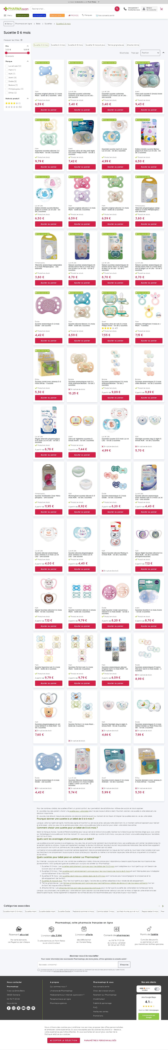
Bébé (38, 24)
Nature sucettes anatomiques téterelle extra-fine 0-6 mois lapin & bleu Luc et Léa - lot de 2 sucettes (115, 267)
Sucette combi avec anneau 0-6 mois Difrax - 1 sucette (48, 382)
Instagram (13, 1008)
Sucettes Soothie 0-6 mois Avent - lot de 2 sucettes (148, 611)
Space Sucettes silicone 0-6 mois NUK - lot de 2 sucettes (48, 611)
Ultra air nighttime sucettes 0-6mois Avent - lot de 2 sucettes (81, 439)
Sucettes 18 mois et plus (52, 881)
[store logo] (16, 9)
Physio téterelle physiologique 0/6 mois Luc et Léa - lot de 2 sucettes (47, 440)
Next (162, 906)
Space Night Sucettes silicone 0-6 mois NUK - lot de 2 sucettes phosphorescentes (148, 554)
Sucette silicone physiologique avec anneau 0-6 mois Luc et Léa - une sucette (81, 554)
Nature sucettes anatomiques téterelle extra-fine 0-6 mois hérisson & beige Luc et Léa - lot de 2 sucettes (148, 267)
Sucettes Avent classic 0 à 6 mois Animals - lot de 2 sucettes (115, 781)
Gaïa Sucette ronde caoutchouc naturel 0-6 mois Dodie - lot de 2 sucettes (115, 611)
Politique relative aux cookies (57, 1034)
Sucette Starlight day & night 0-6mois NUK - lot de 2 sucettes (115, 725)
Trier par (135, 53)
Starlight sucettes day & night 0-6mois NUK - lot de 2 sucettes (148, 439)
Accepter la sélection (63, 1041)
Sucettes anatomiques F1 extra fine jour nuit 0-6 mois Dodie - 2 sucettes (148, 669)
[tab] (17, 40)
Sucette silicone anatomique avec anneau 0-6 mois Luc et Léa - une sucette (47, 554)
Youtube (23, 1008)
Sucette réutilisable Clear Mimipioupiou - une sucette (48, 497)
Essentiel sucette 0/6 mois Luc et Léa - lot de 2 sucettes (115, 439)
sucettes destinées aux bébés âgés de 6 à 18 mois (84, 876)
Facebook (9, 1008)
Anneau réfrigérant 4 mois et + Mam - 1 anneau (148, 325)
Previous (159, 906)
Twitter (18, 1008)
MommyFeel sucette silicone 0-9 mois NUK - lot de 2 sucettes (82, 497)
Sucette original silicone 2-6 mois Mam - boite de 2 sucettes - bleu (48, 94)
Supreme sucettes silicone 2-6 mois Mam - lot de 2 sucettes (47, 151)
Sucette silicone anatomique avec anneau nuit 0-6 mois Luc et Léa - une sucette (148, 497)
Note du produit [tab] (12, 99)
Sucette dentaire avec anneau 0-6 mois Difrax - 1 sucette (148, 781)
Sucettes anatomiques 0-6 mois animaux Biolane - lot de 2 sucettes (115, 383)
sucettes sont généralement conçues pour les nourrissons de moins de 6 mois (96, 871)
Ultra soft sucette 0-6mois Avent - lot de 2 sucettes (148, 94)
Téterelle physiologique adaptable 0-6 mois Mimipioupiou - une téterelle (147, 209)
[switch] (156, 989)
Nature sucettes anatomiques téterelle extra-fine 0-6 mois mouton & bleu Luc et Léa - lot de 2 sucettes (82, 267)
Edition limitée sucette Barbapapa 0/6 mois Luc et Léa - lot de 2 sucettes (148, 150)
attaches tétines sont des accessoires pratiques (80, 888)
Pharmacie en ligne (23, 24)
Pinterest (33, 1008)
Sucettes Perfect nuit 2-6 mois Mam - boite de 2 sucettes (81, 668)
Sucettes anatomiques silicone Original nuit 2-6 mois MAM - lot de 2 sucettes (115, 669)
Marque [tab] (9, 61)
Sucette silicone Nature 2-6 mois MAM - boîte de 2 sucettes (82, 325)
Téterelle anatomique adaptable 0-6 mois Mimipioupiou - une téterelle (48, 266)
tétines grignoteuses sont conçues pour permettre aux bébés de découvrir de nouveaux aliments (105, 883)
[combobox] (75, 9)
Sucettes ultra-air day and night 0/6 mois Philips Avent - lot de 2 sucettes (82, 152)
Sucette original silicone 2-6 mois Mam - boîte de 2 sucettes (82, 209)
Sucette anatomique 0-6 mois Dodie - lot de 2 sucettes (114, 497)
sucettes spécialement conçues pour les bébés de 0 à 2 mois (88, 866)
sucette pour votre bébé (79, 811)
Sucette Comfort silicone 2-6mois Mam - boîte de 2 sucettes (82, 611)
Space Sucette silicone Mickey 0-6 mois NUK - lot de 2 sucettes (115, 554)
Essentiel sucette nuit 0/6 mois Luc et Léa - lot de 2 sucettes (114, 150)
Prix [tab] (7, 46)
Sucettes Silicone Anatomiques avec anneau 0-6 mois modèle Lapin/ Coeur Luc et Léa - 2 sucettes (81, 782)
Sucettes (48, 24)
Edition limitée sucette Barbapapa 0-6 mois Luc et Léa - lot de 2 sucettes (47, 209)
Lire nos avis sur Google (148, 1016)
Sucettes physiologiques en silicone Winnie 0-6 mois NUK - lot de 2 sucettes (48, 726)
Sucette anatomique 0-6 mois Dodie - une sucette (47, 325)
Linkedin (28, 1008)
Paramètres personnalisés (100, 1041)
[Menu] (159, 986)
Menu (9, 15)
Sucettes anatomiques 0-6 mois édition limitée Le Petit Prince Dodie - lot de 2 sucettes (148, 726)
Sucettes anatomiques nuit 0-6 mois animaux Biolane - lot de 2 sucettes (82, 383)
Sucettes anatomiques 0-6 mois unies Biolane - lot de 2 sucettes (148, 382)
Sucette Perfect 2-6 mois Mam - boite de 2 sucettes (81, 725)
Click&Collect (99, 999)
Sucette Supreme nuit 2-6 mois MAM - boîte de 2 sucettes (47, 668)
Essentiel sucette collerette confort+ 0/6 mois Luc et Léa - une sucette (81, 95)
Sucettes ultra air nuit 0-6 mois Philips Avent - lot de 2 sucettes (114, 325)
